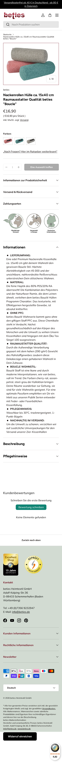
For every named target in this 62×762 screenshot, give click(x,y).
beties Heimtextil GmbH (20, 698)
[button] (49, 15)
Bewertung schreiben (31, 507)
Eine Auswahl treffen (41, 167)
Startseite (7, 35)
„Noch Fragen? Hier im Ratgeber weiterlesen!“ (30, 151)
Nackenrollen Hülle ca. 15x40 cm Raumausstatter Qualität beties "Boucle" (28, 38)
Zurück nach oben (31, 540)
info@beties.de (21, 611)
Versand (24, 120)
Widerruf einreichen (20, 736)
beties (6, 89)
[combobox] (31, 24)
